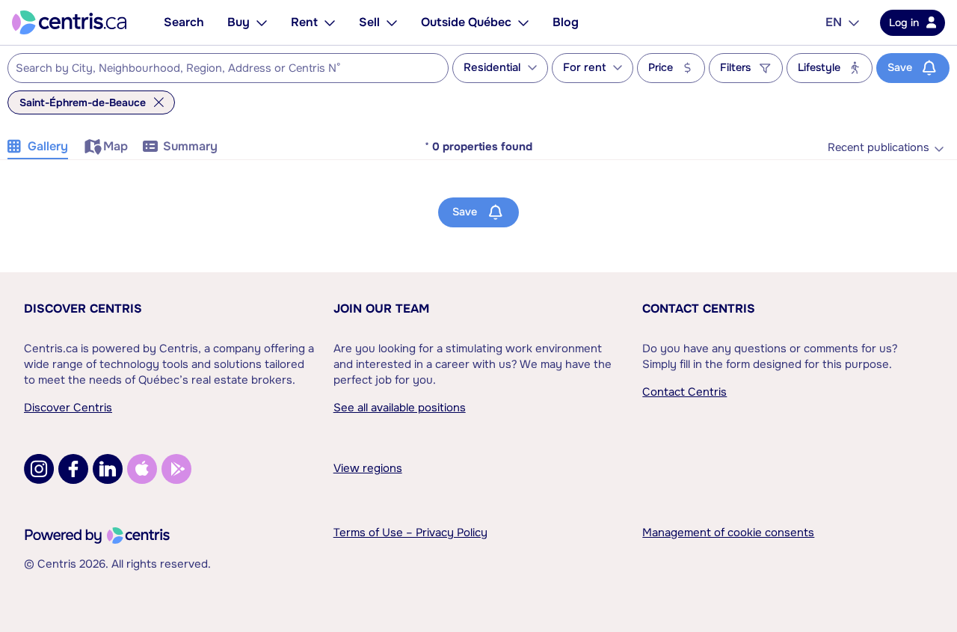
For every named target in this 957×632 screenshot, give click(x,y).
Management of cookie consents (728, 532)
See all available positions (399, 407)
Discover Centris (83, 308)
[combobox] (228, 68)
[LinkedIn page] (108, 469)
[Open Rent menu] (330, 22)
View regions (367, 468)
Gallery (48, 146)
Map (115, 146)
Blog (566, 22)
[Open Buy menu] (262, 22)
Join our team (381, 308)
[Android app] (176, 469)
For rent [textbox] (584, 68)
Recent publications (878, 148)
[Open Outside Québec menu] (523, 22)
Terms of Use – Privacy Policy (410, 532)
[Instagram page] (39, 469)
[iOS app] (142, 469)
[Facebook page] (73, 469)
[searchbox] (219, 69)
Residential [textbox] (492, 68)
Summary (190, 146)
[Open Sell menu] (392, 22)
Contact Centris (698, 308)
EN (833, 22)
